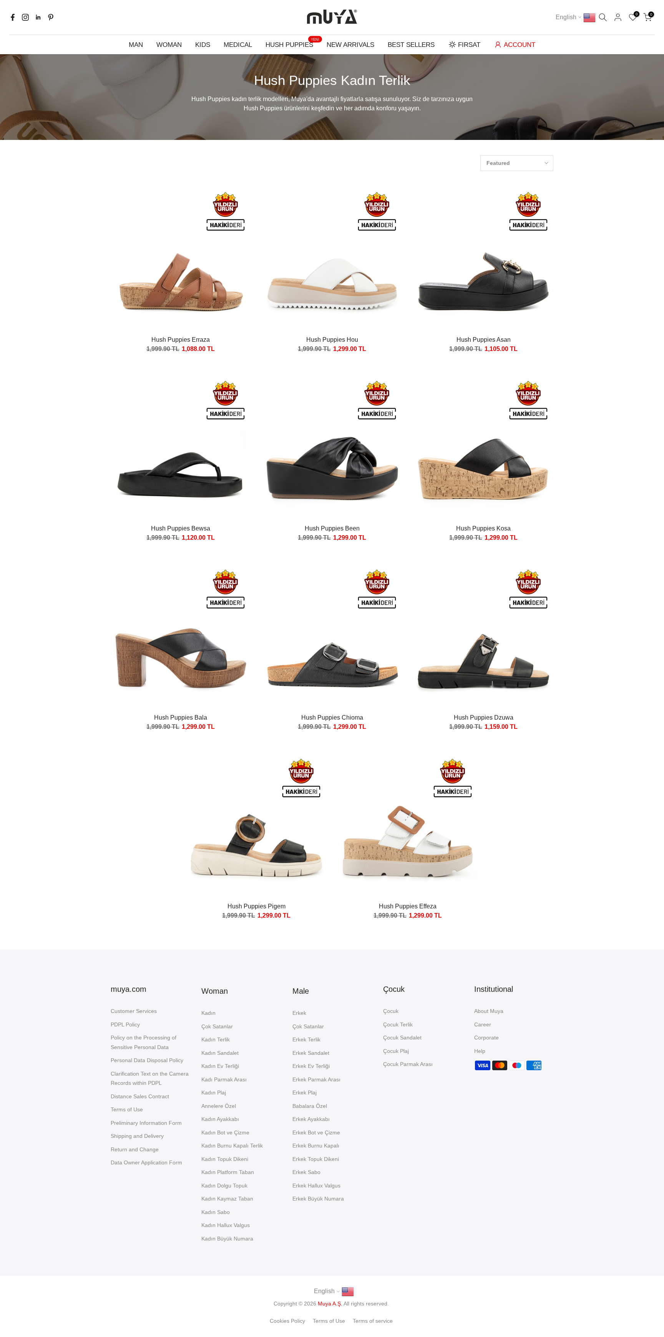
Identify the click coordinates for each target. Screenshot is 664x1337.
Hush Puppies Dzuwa (483, 717)
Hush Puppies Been (332, 528)
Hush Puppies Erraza (180, 339)
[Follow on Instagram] (25, 17)
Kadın (208, 1013)
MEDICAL (238, 44)
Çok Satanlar (217, 1026)
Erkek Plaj (304, 1092)
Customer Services (134, 1011)
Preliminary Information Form (146, 1123)
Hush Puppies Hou (332, 339)
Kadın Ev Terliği (220, 1066)
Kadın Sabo (215, 1212)
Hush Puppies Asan (483, 339)
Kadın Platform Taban (227, 1172)
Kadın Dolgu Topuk (224, 1185)
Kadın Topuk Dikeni (224, 1159)
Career (482, 1024)
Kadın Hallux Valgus (225, 1225)
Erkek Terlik (306, 1039)
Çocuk (390, 1011)
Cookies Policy (287, 1321)
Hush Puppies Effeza (408, 906)
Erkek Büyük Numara (318, 1199)
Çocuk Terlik (398, 1024)
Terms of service (373, 1321)
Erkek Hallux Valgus (316, 1185)
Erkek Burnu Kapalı (315, 1145)
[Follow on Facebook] (12, 17)
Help (479, 1051)
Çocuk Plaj (396, 1051)
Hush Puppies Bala (180, 717)
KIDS (202, 44)
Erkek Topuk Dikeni (315, 1159)
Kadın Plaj (213, 1092)
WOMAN (169, 44)
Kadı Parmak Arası (224, 1079)
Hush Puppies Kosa (483, 528)
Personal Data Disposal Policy (147, 1060)
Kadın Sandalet (220, 1053)
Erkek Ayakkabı (311, 1119)
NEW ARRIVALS (350, 44)
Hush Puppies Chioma (332, 717)
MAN (136, 44)
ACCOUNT (519, 44)
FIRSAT (469, 44)
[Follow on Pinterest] (50, 17)
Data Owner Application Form (146, 1162)
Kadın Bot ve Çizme (225, 1132)
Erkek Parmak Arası (316, 1079)
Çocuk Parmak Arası (408, 1064)
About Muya (488, 1011)
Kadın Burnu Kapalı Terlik (232, 1145)
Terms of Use (127, 1109)
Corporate (486, 1037)
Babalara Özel (309, 1106)
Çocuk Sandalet (402, 1037)
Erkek (299, 1013)
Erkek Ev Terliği (311, 1066)
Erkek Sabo (306, 1172)
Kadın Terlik (215, 1039)
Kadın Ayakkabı (220, 1119)
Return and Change (135, 1149)
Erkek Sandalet (310, 1053)
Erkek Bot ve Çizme (316, 1132)
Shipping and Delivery (137, 1136)
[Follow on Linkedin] (38, 17)
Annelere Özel (218, 1106)
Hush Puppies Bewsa (180, 528)
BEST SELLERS (411, 44)
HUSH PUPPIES (292, 44)
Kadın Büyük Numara (227, 1239)
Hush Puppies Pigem (256, 906)
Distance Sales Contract (140, 1096)
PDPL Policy (125, 1024)
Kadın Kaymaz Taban (227, 1199)
